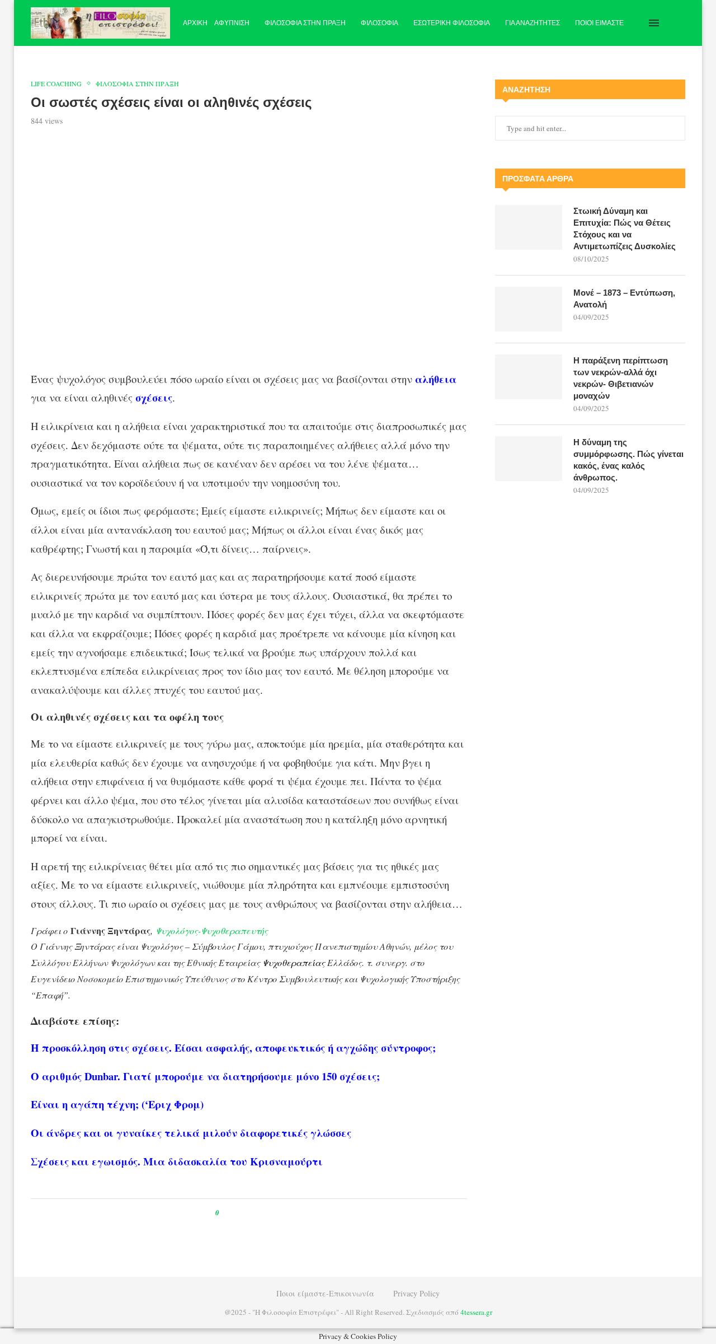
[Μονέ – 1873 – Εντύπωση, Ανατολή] (528, 309)
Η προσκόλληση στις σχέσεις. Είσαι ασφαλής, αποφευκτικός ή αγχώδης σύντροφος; (233, 1047)
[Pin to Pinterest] (253, 1212)
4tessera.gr (476, 1312)
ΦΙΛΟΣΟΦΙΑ (379, 23)
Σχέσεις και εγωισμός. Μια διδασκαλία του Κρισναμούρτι (177, 1161)
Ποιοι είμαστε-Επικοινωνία (325, 1293)
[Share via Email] (274, 1212)
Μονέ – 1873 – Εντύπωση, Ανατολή (624, 298)
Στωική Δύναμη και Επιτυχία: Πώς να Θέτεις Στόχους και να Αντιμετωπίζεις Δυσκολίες (624, 228)
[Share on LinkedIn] (264, 1212)
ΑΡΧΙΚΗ (195, 23)
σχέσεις (153, 397)
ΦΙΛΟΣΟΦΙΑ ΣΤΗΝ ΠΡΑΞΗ (305, 23)
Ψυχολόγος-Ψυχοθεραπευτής (214, 930)
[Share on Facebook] (238, 1212)
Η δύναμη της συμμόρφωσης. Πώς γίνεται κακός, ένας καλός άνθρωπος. (628, 459)
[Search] (679, 23)
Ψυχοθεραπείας (293, 962)
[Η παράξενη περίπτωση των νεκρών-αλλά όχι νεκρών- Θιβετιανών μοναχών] (528, 376)
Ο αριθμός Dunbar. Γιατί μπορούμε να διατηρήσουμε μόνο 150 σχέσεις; (205, 1076)
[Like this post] (225, 1212)
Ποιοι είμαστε (599, 23)
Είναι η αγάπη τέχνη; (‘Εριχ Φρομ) (117, 1104)
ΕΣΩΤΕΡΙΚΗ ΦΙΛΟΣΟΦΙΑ (451, 23)
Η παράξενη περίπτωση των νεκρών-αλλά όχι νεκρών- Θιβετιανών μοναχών (620, 378)
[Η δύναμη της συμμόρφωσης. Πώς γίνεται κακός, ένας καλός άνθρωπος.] (528, 458)
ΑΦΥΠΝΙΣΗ (231, 23)
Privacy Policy (416, 1293)
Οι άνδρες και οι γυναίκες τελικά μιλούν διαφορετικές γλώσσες (191, 1132)
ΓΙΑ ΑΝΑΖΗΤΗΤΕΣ (532, 23)
